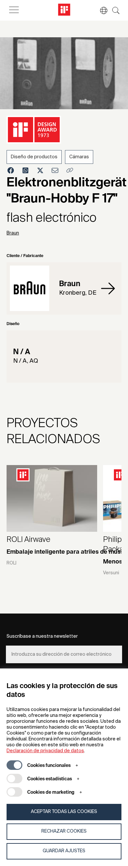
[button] (100, 10)
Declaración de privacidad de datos (45, 751)
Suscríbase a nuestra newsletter (42, 636)
